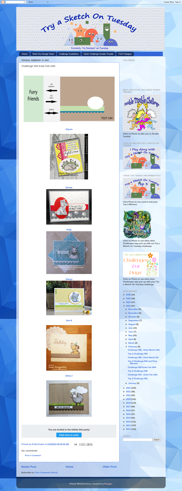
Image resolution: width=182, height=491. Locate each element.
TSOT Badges (125, 54)
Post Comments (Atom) (46, 472)
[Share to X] (85, 444)
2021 (128, 392)
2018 (128, 403)
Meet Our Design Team (43, 54)
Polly (69, 230)
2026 (128, 295)
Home (25, 54)
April (131, 339)
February (133, 347)
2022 (128, 388)
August (132, 324)
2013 (128, 422)
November (133, 313)
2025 (128, 298)
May (130, 335)
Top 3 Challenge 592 (138, 371)
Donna (69, 187)
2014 (128, 418)
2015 (128, 414)
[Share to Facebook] (88, 444)
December (133, 309)
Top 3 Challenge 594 (138, 354)
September (133, 320)
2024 (128, 302)
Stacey (69, 279)
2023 (128, 306)
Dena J (69, 376)
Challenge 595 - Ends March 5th (143, 357)
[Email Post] (75, 444)
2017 (128, 407)
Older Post (110, 466)
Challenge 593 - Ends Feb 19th (143, 375)
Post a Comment (33, 455)
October (132, 317)
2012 (128, 425)
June (131, 332)
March (131, 343)
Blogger (108, 484)
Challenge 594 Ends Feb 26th (142, 367)
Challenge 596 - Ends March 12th (144, 350)
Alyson (69, 129)
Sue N (69, 320)
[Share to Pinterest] (91, 444)
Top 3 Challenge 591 (138, 379)
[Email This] (80, 444)
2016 (128, 410)
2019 (128, 399)
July (130, 328)
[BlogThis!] (83, 444)
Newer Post (28, 466)
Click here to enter (69, 435)
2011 (128, 429)
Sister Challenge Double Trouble (98, 54)
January (132, 383)
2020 (128, 395)
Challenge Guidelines (69, 54)
